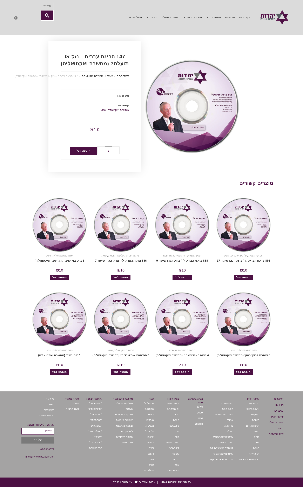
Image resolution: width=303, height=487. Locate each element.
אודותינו (279, 404)
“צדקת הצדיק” (95, 408)
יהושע (151, 414)
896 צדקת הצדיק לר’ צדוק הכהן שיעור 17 (243, 260)
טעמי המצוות (72, 408)
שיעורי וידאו (277, 416)
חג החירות (254, 453)
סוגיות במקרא (72, 398)
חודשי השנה (173, 470)
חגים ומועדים (252, 425)
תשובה (255, 420)
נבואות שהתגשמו (124, 425)
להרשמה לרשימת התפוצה (40, 424)
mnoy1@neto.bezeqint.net (39, 456)
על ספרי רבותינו (238, 255)
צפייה (200, 407)
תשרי (256, 431)
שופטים (150, 420)
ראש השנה (173, 403)
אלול (177, 465)
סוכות (176, 414)
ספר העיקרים (95, 448)
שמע (110, 76)
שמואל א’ (149, 403)
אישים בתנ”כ (253, 408)
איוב (152, 459)
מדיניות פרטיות (46, 415)
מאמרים (278, 410)
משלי (151, 465)
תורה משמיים (226, 403)
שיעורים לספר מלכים (223, 436)
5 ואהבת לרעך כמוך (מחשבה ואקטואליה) (243, 355)
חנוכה (256, 448)
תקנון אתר (49, 410)
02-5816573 (47, 449)
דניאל (151, 453)
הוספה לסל (83, 150)
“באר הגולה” (96, 420)
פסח (257, 442)
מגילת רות (149, 470)
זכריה (151, 448)
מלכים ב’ (149, 431)
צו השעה (228, 425)
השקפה (255, 414)
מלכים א (150, 425)
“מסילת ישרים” (95, 431)
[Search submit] (47, 15)
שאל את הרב (276, 434)
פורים (256, 436)
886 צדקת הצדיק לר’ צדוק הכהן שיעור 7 (121, 260)
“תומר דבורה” (95, 442)
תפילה (76, 403)
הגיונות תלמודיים (124, 436)
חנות (280, 428)
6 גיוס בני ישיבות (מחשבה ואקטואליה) (59, 260)
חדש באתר (253, 403)
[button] (213, 17)
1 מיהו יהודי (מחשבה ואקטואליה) (59, 355)
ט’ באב (175, 459)
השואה (129, 408)
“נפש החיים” (96, 425)
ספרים (199, 412)
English (199, 423)
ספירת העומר (226, 442)
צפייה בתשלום (275, 422)
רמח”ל (230, 431)
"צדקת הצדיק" (255, 255)
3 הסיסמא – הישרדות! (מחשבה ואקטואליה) (121, 355)
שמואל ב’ (149, 408)
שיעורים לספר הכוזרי (223, 453)
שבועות (175, 453)
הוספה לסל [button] (243, 277)
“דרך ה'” (98, 436)
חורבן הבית (227, 408)
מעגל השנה (173, 398)
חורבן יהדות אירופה (223, 414)
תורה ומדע (127, 442)
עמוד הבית (123, 76)
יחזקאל (150, 442)
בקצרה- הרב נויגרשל (249, 459)
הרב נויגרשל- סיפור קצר (221, 459)
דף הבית (278, 398)
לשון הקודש (127, 431)
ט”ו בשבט (174, 425)
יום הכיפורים (173, 408)
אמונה (230, 420)
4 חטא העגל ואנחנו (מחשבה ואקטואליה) (182, 355)
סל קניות (50, 398)
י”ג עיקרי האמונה (124, 420)
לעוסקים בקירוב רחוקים (221, 448)
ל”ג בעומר (174, 448)
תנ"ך (151, 398)
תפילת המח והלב (124, 403)
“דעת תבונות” (95, 403)
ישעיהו (150, 436)
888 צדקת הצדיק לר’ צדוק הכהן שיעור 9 (182, 260)
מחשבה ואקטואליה (92, 76)
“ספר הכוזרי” (96, 414)
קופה (51, 404)
